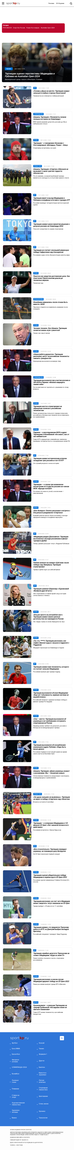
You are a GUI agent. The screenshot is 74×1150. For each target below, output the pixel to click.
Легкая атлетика (38, 299)
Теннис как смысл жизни (41, 333)
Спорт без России (19, 28)
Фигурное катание (15, 1061)
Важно (14, 1118)
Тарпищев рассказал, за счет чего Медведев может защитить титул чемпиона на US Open (51, 902)
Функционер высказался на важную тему (47, 361)
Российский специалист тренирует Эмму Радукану (50, 934)
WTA (35, 87)
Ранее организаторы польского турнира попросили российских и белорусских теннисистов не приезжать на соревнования (51, 415)
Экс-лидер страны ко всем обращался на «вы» (49, 622)
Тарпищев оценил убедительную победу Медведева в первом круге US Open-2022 (50, 876)
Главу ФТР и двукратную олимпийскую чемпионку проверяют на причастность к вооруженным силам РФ (51, 440)
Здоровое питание (15, 1111)
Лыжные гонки (15, 1081)
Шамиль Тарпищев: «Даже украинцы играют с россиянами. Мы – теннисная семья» (51, 772)
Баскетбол (16, 1054)
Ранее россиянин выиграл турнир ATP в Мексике (49, 984)
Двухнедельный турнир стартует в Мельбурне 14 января (23, 79)
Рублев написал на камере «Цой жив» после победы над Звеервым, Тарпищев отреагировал (51, 565)
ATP (35, 195)
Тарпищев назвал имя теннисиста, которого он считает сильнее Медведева (51, 668)
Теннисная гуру (38, 283)
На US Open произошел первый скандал (46, 854)
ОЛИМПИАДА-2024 (17, 1067)
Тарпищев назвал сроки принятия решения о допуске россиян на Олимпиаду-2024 (51, 225)
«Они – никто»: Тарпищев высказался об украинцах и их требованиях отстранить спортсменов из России (49, 721)
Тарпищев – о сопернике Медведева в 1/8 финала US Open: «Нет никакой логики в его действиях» (51, 825)
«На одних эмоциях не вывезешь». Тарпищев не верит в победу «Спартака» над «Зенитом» (51, 798)
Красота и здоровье (42, 1074)
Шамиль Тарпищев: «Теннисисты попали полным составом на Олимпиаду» (49, 118)
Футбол (36, 507)
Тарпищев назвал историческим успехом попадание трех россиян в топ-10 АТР (50, 459)
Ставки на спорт (15, 1096)
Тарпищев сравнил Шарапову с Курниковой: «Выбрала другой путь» (51, 590)
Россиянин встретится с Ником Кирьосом (47, 830)
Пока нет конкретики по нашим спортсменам (48, 229)
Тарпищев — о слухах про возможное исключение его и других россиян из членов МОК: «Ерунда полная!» (51, 486)
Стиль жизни (43, 1104)
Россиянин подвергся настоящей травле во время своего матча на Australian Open (50, 753)
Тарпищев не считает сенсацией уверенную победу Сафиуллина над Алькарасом (51, 251)
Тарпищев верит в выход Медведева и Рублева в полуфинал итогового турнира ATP (51, 199)
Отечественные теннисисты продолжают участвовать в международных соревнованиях (51, 777)
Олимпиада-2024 (38, 114)
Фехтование (43, 1096)
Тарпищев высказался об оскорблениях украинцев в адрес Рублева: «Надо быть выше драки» (49, 747)
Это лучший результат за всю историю (46, 463)
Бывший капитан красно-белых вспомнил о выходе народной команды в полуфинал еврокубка (50, 516)
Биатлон (42, 1067)
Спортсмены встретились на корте (44, 148)
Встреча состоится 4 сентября (43, 802)
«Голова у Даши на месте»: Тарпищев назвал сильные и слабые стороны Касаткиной (51, 92)
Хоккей (41, 1043)
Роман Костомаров (32, 28)
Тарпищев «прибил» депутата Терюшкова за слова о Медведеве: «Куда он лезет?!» (51, 954)
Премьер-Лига (37, 166)
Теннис (8, 69)
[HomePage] (13, 3)
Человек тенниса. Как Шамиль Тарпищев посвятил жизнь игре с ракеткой (50, 329)
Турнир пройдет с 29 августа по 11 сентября (48, 906)
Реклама (51, 3)
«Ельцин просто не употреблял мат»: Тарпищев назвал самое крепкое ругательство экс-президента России (48, 617)
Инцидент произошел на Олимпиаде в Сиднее (48, 648)
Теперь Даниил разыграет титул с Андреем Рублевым (51, 543)
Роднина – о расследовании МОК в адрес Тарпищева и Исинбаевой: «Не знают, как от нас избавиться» (51, 434)
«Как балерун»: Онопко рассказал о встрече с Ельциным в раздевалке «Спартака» (51, 512)
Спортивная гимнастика (43, 1089)
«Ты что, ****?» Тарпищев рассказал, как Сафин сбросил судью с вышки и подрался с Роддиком (51, 643)
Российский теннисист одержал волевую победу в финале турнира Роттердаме (50, 701)
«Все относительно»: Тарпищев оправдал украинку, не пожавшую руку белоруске (49, 850)
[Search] (71, 3)
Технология (43, 1118)
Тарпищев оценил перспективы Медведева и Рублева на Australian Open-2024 (30, 75)
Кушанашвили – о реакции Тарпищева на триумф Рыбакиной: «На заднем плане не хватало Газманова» (50, 1007)
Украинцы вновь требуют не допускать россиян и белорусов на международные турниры (49, 727)
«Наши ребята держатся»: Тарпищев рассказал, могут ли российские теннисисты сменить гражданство (51, 356)
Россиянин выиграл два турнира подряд (46, 672)
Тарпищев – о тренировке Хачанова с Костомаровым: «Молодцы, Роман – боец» (50, 144)
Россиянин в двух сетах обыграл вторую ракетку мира (51, 255)
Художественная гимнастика (17, 1104)
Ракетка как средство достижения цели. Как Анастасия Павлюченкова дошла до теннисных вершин (51, 278)
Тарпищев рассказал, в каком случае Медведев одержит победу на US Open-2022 (51, 980)
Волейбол (15, 1074)
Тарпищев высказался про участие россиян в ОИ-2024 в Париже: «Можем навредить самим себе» (51, 382)
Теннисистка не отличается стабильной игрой (48, 96)
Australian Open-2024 (47, 28)
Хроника (42, 1111)
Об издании (60, 3)
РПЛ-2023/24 (7, 28)
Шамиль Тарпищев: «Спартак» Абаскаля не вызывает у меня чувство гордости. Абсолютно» (50, 171)
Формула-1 (43, 1054)
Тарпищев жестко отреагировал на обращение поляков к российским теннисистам (47, 408)
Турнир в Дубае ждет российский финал (46, 569)
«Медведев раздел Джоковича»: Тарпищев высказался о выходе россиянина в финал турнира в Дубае (50, 539)
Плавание (15, 1089)
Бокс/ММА (16, 1048)
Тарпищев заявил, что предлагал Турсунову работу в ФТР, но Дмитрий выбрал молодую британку (51, 929)
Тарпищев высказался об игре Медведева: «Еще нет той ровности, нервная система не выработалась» (51, 695)
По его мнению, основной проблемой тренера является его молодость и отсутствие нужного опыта (51, 177)
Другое (36, 1002)
